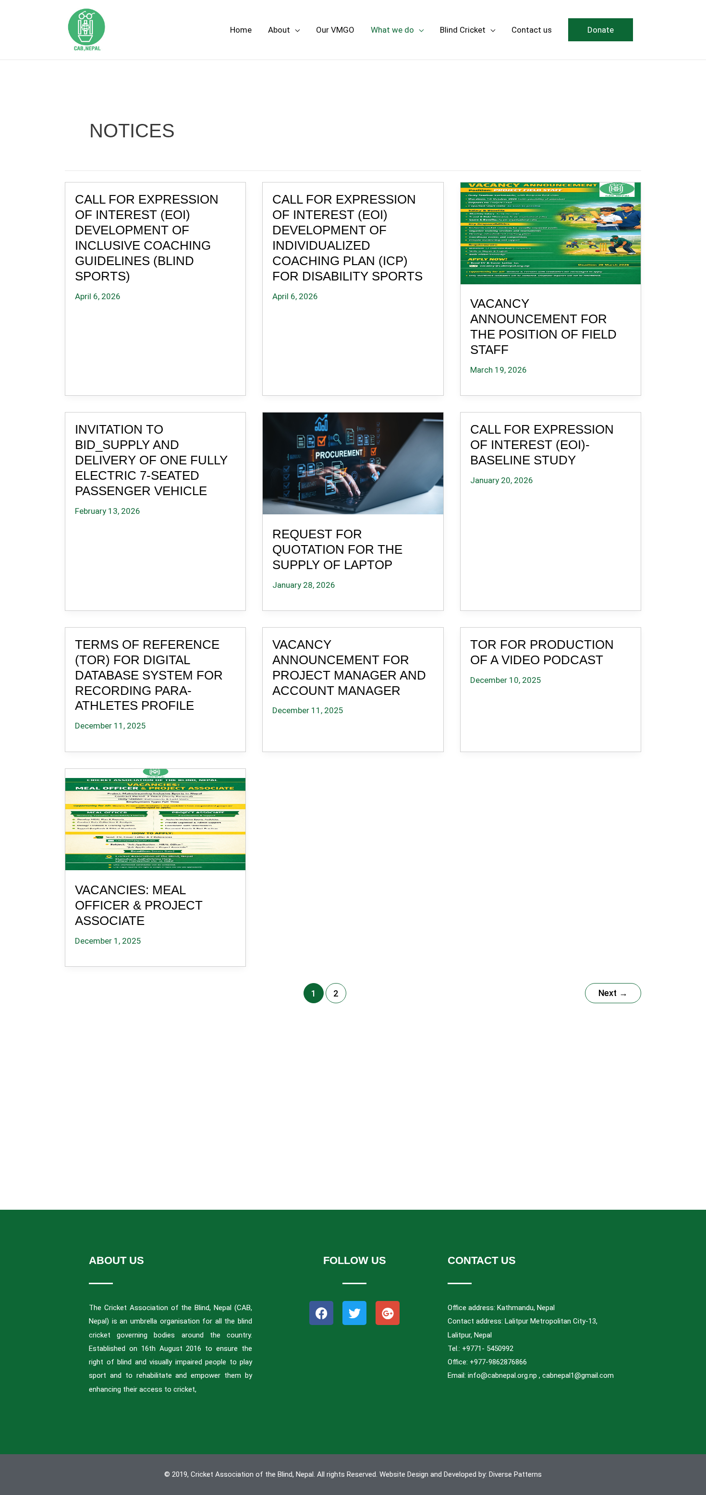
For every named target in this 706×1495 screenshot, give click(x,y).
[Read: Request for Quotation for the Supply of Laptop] (353, 461)
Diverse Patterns (515, 1474)
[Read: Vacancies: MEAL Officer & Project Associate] (155, 817)
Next (613, 993)
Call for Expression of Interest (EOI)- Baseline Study (542, 444)
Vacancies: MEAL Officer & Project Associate (139, 905)
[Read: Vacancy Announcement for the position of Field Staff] (550, 231)
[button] (600, 29)
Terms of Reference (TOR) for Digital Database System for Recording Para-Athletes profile (149, 675)
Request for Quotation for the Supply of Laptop (337, 549)
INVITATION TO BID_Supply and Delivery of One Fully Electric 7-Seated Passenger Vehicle (151, 460)
